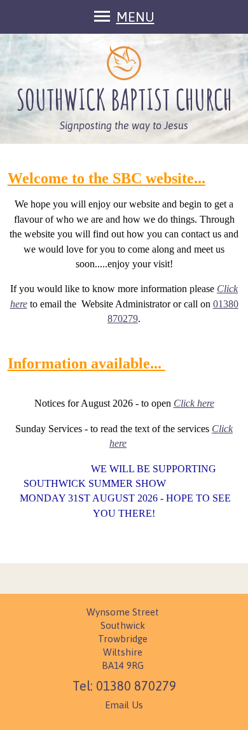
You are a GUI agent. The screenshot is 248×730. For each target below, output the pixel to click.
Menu (135, 16)
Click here (194, 403)
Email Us (124, 704)
